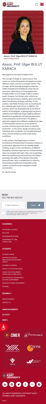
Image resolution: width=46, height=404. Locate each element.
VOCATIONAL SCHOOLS (9, 229)
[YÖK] (12, 348)
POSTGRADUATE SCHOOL (10, 236)
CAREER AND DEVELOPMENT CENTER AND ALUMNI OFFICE (11, 273)
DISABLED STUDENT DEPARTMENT (13, 283)
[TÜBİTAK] (12, 361)
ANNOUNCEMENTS (8, 299)
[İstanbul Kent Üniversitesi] (11, 4)
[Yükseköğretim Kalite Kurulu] (33, 361)
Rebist (4, 401)
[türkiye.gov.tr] (33, 335)
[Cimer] (12, 335)
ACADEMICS (7, 224)
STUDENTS (6, 249)
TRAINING (5, 286)
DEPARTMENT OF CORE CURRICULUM (9, 241)
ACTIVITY (6, 315)
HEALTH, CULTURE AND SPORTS (12, 269)
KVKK (8, 211)
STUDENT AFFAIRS (8, 254)
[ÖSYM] (33, 348)
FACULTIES (5, 233)
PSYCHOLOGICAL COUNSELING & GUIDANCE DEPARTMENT (13, 279)
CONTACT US (6, 302)
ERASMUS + (7, 293)
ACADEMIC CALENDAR (9, 265)
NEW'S (5, 320)
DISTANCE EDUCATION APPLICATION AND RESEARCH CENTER (11, 260)
